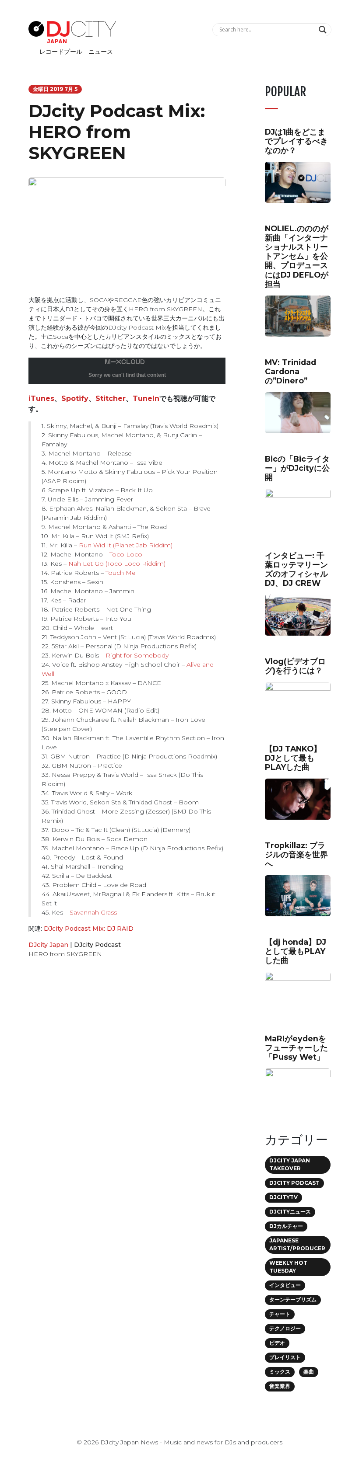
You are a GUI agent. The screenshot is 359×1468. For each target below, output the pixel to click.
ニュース (100, 52)
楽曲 (308, 1371)
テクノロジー (285, 1328)
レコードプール (60, 52)
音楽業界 (279, 1386)
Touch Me (121, 573)
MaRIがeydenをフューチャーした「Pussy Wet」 (296, 1047)
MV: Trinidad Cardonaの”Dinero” (290, 371)
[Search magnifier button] (324, 30)
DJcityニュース (290, 1211)
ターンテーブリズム (293, 1299)
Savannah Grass (93, 912)
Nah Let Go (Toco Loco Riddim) (116, 563)
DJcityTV (283, 1197)
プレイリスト (285, 1357)
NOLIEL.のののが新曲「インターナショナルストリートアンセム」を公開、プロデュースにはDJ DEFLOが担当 (296, 256)
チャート (279, 1314)
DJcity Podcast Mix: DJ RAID (89, 928)
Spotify (74, 398)
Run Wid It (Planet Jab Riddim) (124, 545)
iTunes (41, 398)
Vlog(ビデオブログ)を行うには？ (295, 666)
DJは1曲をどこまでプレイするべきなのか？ (296, 141)
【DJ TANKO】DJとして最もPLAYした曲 (293, 758)
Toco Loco (125, 554)
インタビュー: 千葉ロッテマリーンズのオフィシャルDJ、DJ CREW (296, 569)
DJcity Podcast (97, 945)
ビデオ (277, 1342)
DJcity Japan (48, 945)
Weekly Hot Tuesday (288, 1266)
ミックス (279, 1371)
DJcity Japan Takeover (289, 1164)
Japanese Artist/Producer (297, 1244)
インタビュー (285, 1285)
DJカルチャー (286, 1226)
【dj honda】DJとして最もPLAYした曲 (295, 951)
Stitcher (110, 398)
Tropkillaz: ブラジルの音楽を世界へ (296, 854)
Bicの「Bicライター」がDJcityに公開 (297, 468)
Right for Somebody (137, 655)
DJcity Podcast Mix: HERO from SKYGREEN (116, 131)
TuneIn (146, 398)
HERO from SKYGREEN (65, 954)
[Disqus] (126, 1089)
